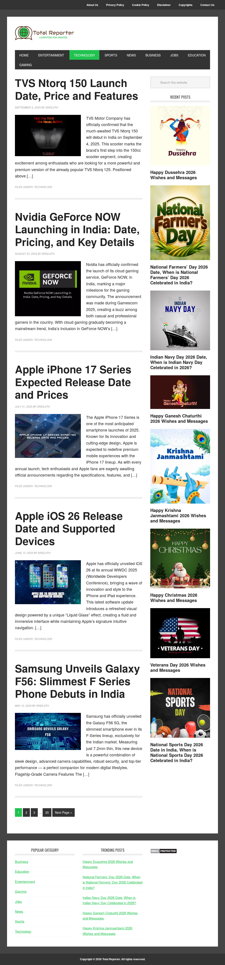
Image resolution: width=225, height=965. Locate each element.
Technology (43, 187)
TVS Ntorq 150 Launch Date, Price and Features (76, 89)
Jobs (18, 901)
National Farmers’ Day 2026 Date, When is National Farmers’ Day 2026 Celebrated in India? (179, 275)
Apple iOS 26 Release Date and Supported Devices (69, 528)
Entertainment (25, 881)
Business (21, 861)
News (19, 911)
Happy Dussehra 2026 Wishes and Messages (173, 175)
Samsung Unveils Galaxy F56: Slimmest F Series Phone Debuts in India (77, 681)
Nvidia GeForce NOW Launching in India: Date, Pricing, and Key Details (77, 229)
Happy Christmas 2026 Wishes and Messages (173, 597)
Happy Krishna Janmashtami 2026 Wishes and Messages (178, 515)
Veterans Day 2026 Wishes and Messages (177, 667)
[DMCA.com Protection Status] (163, 852)
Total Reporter (44, 33)
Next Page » (63, 812)
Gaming (20, 891)
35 (47, 812)
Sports (19, 921)
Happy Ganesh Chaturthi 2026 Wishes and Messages (179, 418)
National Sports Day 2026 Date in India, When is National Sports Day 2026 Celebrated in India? (176, 752)
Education (22, 871)
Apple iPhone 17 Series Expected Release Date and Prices (73, 381)
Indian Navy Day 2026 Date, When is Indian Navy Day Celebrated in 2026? (178, 362)
